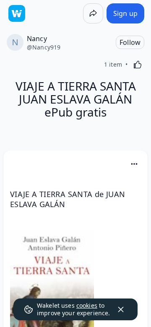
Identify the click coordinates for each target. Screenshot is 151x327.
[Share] (93, 13)
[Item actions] (134, 164)
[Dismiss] (121, 309)
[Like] (137, 64)
